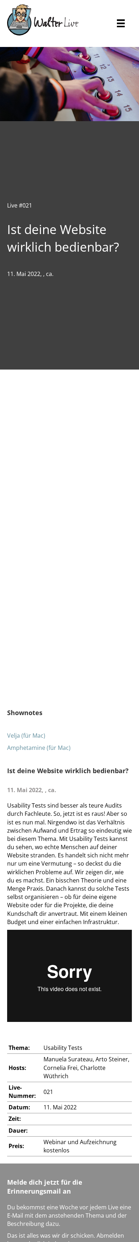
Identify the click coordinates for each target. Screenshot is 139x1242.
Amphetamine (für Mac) (39, 748)
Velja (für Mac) (26, 735)
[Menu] (121, 19)
